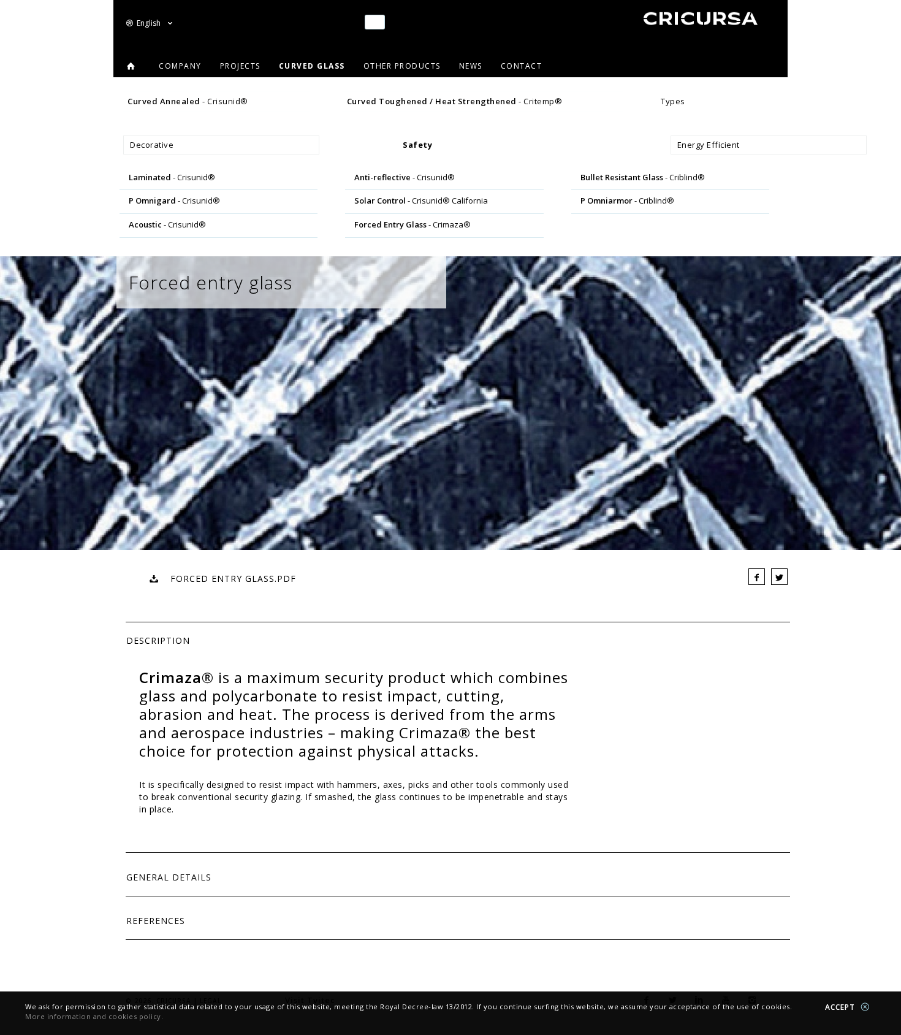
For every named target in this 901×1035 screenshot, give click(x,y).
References (155, 920)
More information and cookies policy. (94, 1016)
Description (158, 640)
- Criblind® (642, 177)
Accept (841, 1007)
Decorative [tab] (151, 144)
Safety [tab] (417, 144)
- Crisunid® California (421, 200)
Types (673, 101)
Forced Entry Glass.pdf (227, 578)
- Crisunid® (187, 101)
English (149, 23)
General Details (168, 877)
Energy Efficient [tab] (708, 144)
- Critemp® (455, 101)
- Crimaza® (412, 224)
